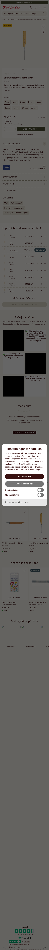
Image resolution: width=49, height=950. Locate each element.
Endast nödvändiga (24, 484)
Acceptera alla (24, 476)
